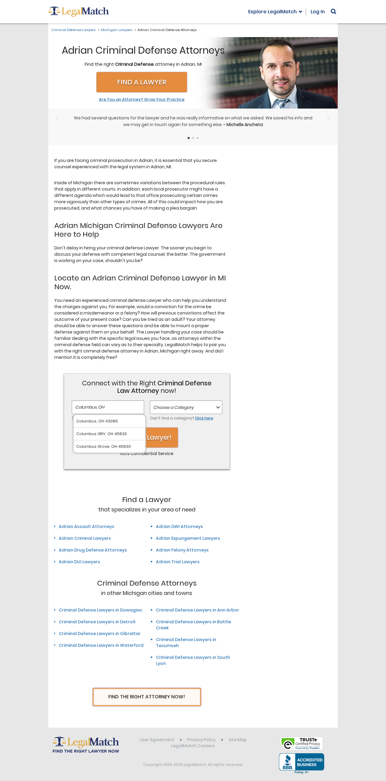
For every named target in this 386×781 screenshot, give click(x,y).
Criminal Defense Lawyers (73, 29)
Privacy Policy (201, 740)
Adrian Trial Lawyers (178, 562)
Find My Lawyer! (147, 437)
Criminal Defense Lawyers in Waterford (101, 645)
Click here (204, 418)
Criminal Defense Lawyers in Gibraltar (100, 634)
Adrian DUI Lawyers (79, 562)
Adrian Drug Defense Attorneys (93, 550)
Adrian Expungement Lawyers (188, 538)
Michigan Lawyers (116, 29)
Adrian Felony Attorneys (182, 550)
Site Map (238, 740)
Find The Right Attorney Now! (146, 696)
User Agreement (157, 740)
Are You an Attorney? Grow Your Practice (142, 99)
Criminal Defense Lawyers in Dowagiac (100, 610)
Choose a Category (173, 407)
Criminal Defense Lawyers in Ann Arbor (197, 610)
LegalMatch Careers (193, 746)
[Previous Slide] (57, 118)
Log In (318, 11)
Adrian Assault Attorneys (86, 526)
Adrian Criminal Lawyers (85, 538)
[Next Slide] (328, 118)
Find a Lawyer (141, 82)
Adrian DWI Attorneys (179, 526)
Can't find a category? (181, 418)
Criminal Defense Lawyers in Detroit (97, 622)
